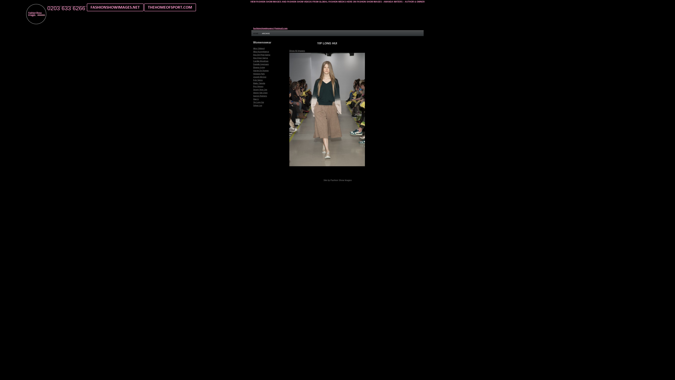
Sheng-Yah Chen (260, 93)
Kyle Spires (258, 80)
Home (255, 33)
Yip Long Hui (258, 102)
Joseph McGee (259, 77)
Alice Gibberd (259, 48)
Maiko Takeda (259, 83)
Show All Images (297, 51)
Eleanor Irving (259, 67)
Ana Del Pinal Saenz (261, 55)
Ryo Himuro (258, 86)
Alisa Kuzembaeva (261, 51)
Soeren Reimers (260, 96)
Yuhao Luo (257, 105)
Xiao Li (256, 99)
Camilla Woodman (260, 61)
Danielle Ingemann (261, 64)
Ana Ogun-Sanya (260, 58)
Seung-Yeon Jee (260, 89)
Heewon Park (259, 74)
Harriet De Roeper (261, 70)
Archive (266, 33)
